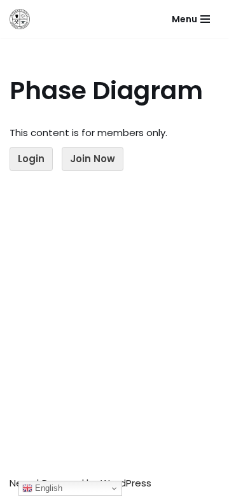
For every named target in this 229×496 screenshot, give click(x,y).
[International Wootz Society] (20, 19)
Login (31, 158)
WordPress (126, 483)
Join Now (92, 158)
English (47, 488)
